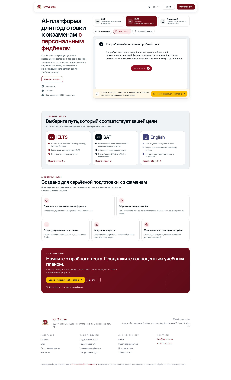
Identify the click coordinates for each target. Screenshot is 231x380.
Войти (121, 339)
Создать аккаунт (52, 79)
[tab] (108, 21)
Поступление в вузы (50, 348)
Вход (168, 7)
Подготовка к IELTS (89, 339)
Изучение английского (90, 348)
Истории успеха (125, 348)
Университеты (124, 352)
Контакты (45, 352)
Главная (44, 339)
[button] (141, 68)
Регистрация (185, 7)
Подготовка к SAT (88, 344)
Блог (43, 344)
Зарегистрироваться (128, 344)
